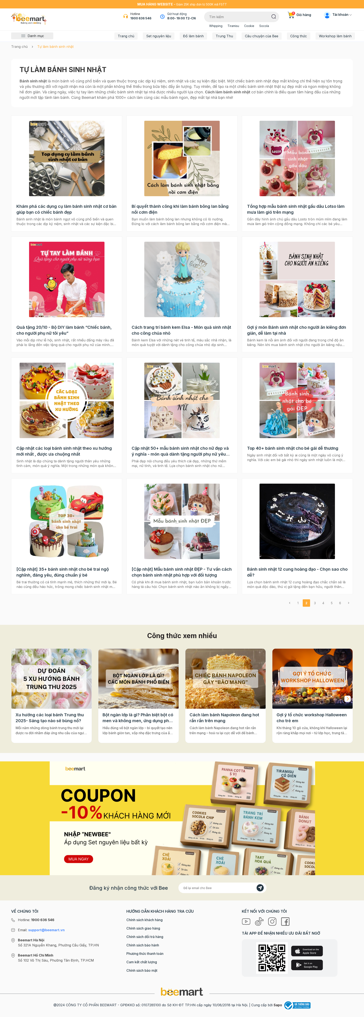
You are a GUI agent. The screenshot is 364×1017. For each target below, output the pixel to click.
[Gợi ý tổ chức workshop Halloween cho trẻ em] (225, 679)
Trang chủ (126, 36)
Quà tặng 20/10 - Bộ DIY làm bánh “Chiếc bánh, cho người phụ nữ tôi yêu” (64, 330)
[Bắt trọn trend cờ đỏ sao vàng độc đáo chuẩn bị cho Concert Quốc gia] (312, 679)
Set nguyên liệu (158, 36)
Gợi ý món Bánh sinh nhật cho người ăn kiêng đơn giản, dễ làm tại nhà (296, 330)
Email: (41, 930)
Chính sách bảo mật (141, 970)
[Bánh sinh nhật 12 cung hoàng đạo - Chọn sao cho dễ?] (297, 521)
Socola (264, 26)
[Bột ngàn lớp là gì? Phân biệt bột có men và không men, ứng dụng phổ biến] (51, 679)
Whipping (215, 26)
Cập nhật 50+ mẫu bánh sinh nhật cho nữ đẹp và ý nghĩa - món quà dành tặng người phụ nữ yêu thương (180, 451)
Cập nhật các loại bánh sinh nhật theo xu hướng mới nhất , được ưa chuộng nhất (64, 451)
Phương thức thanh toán (144, 953)
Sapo (278, 1005)
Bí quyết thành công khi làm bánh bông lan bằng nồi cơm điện (180, 209)
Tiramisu (233, 26)
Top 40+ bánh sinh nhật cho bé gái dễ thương (292, 448)
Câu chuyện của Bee (261, 36)
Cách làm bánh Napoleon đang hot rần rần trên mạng (137, 717)
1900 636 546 (140, 18)
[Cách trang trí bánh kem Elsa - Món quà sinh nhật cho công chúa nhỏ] (182, 279)
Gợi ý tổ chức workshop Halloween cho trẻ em (225, 717)
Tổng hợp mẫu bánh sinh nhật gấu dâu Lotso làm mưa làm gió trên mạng (296, 209)
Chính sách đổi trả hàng (144, 937)
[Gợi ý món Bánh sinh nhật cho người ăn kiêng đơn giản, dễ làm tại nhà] (297, 279)
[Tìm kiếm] (274, 16)
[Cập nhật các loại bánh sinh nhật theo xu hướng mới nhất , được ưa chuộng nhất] (66, 400)
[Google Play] (307, 965)
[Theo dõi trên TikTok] (260, 921)
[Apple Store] (307, 951)
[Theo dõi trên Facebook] (285, 921)
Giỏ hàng (302, 15)
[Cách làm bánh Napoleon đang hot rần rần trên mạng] (138, 679)
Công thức (298, 36)
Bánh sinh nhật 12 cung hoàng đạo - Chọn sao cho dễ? (297, 572)
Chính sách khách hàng (144, 920)
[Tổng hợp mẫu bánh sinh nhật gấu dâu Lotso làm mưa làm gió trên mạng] (297, 158)
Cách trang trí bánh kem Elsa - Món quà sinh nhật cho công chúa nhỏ (181, 330)
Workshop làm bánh (335, 36)
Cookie (249, 26)
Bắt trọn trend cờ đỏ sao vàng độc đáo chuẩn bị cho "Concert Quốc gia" (311, 718)
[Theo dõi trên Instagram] (273, 921)
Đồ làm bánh (193, 36)
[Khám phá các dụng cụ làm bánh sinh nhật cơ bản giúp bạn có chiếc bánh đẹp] (66, 158)
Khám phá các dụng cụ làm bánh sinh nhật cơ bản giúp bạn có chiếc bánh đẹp (66, 209)
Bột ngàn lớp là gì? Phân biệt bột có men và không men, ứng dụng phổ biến (51, 718)
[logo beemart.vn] (182, 991)
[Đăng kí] (260, 888)
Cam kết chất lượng (141, 962)
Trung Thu (224, 36)
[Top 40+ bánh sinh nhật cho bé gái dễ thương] (297, 400)
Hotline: (36, 920)
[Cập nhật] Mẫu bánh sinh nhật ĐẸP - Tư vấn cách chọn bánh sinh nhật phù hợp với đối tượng (182, 572)
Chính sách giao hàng (143, 928)
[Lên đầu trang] (356, 1013)
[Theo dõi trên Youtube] (247, 921)
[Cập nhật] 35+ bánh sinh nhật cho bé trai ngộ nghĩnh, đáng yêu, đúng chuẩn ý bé (62, 572)
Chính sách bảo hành (142, 945)
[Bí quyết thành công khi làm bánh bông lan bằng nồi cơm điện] (182, 158)
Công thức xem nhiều (182, 636)
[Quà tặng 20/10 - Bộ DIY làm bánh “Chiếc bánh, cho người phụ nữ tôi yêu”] (66, 279)
